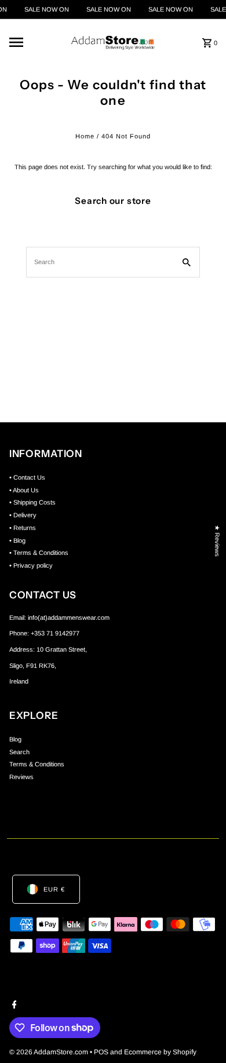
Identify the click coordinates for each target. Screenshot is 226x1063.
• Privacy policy (31, 565)
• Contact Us (27, 477)
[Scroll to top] (201, 1033)
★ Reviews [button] (217, 541)
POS (101, 1052)
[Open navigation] (33, 42)
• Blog (17, 540)
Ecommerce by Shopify (160, 1052)
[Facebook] (13, 1005)
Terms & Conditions (36, 764)
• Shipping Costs (32, 502)
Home (84, 136)
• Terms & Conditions (38, 552)
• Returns (22, 527)
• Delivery (23, 515)
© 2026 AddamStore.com (49, 1052)
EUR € (54, 889)
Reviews (21, 776)
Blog (15, 739)
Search (19, 751)
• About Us (24, 490)
